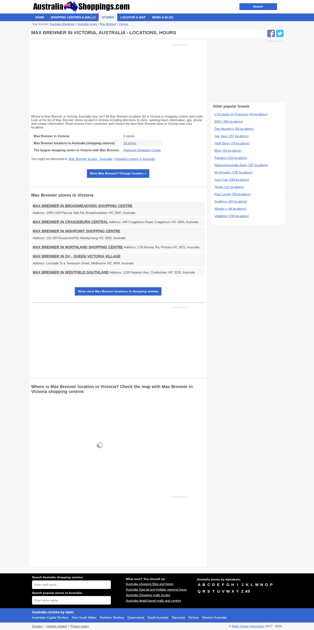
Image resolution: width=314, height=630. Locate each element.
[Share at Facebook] (271, 33)
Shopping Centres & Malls (73, 17)
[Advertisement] (109, 79)
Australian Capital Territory (50, 617)
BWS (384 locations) (228, 121)
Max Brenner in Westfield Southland (71, 272)
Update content (56, 626)
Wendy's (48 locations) (230, 208)
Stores (108, 17)
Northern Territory (112, 617)
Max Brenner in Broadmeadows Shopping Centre (82, 206)
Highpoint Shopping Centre (142, 150)
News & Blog (162, 17)
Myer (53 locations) (227, 150)
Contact (37, 626)
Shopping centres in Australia (134, 159)
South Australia (157, 617)
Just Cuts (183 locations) (231, 179)
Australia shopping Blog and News (149, 584)
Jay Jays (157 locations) (231, 136)
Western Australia (214, 617)
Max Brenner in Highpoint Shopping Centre (76, 231)
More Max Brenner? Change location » (118, 173)
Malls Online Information (248, 626)
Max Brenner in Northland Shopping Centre (78, 247)
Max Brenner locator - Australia (90, 159)
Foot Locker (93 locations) (232, 194)
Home (39, 17)
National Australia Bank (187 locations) (241, 165)
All (247, 591)
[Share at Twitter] (280, 33)
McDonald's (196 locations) (233, 172)
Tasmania (178, 617)
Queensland (135, 617)
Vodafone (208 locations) (231, 216)
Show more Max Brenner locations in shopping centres (118, 291)
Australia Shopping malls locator (148, 595)
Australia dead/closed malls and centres (153, 600)
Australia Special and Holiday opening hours (156, 589)
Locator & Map (133, 17)
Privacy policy (79, 626)
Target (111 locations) (229, 187)
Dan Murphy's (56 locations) (234, 129)
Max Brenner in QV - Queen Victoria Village (76, 256)
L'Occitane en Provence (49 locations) (241, 114)
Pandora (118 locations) (230, 158)
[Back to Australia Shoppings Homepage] (92, 6)
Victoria (193, 617)
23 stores (129, 143)
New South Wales (84, 617)
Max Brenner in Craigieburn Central (70, 222)
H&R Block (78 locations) (232, 143)
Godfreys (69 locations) (230, 201)
